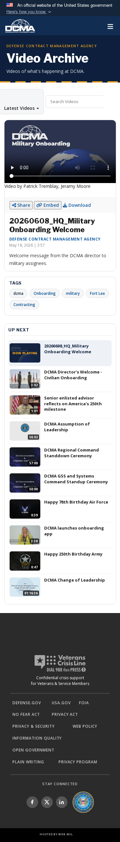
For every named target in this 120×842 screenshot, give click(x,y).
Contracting (24, 304)
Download (79, 205)
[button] (29, 11)
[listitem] (32, 802)
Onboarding (45, 293)
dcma (18, 293)
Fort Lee (97, 293)
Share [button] (23, 205)
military (73, 293)
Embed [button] (50, 205)
